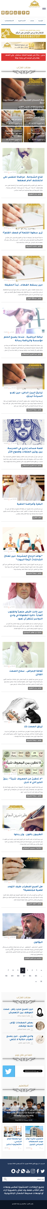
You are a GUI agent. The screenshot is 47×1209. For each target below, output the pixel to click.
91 (41, 982)
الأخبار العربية (22, 20)
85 (36, 976)
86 (30, 976)
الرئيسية (40, 20)
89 (12, 976)
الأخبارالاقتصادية (9, 20)
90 (6, 976)
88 (18, 976)
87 (24, 976)
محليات (32, 20)
